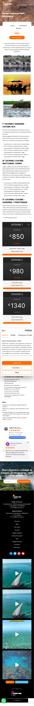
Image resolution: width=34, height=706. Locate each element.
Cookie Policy (17, 700)
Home (3, 11)
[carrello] (30, 5)
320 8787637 (21, 506)
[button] (3, 700)
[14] (30, 450)
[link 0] (25, 331)
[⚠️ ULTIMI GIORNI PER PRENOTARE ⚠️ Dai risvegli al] (16, 573)
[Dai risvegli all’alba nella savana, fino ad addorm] (16, 603)
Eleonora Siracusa (8, 443)
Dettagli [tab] (13, 335)
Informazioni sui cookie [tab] (25, 335)
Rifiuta (17, 372)
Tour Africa (17, 527)
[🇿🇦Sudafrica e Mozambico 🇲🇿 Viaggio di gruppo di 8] (16, 664)
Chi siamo (17, 521)
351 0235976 (17, 515)
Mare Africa (17, 547)
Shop (17, 538)
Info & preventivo (17, 37)
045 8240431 (13, 506)
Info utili (23, 5)
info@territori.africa (18, 507)
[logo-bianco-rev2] (7, 3)
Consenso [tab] (5, 335)
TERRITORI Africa (15, 428)
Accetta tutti (17, 363)
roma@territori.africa (18, 517)
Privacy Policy (27, 698)
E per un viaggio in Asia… (17, 688)
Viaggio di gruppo (17, 533)
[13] (3, 450)
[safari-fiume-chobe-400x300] (17, 94)
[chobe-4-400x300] (17, 117)
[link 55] (18, 5)
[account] (27, 5)
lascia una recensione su (16, 437)
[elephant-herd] (17, 71)
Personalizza (16, 367)
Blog (17, 524)
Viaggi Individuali (17, 541)
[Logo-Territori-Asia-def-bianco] (17, 695)
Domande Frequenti (17, 536)
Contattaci (17, 544)
